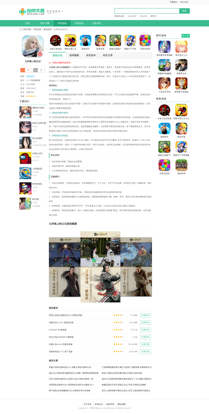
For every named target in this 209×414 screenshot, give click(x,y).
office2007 (132, 16)
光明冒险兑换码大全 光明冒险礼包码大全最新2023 (71, 385)
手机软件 (79, 23)
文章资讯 (96, 23)
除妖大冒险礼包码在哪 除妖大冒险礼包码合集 (122, 373)
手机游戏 (62, 23)
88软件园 (27, 29)
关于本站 (87, 404)
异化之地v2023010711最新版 (61, 337)
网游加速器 (119, 16)
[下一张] (126, 266)
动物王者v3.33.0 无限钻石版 (61, 322)
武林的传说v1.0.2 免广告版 (61, 352)
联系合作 (99, 404)
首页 (27, 23)
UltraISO (143, 16)
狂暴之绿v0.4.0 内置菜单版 (61, 344)
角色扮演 (47, 29)
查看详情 (145, 315)
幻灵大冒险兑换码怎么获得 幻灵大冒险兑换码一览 (71, 379)
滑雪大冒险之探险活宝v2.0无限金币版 (65, 315)
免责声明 (110, 404)
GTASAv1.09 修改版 (57, 330)
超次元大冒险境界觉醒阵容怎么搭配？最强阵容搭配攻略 (74, 373)
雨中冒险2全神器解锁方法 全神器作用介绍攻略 (69, 391)
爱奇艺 (154, 16)
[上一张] (75, 266)
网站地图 (122, 404)
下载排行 (173, 2)
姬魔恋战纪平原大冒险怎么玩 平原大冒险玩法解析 (124, 385)
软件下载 (44, 23)
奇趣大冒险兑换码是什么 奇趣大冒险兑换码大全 (70, 367)
